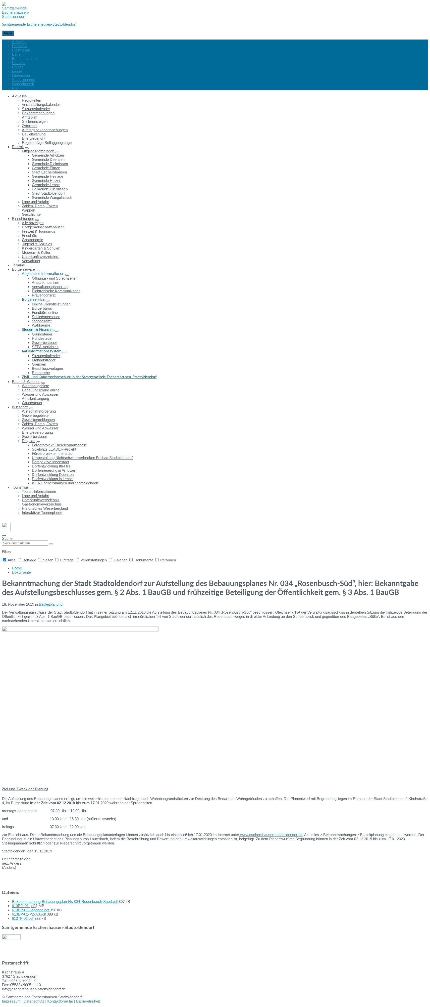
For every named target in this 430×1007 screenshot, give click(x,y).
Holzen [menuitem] (17, 67)
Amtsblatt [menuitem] (29, 117)
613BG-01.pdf (24, 906)
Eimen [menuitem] (17, 54)
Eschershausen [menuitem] (25, 58)
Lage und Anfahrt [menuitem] (35, 202)
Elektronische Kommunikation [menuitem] (56, 291)
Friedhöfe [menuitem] (29, 235)
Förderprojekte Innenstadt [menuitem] (52, 453)
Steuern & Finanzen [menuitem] (38, 330)
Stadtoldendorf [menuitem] (23, 80)
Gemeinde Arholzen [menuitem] (48, 155)
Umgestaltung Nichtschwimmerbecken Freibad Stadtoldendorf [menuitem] (82, 458)
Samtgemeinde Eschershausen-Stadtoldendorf (39, 24)
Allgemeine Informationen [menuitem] (43, 274)
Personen (167, 560)
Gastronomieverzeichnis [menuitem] (42, 504)
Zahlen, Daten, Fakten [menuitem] (40, 206)
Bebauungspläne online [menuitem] (40, 390)
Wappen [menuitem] (28, 210)
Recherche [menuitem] (41, 373)
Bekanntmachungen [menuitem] (38, 113)
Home (17, 568)
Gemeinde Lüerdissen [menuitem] (50, 189)
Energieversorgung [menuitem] (37, 432)
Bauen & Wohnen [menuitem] (26, 381)
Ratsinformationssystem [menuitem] (41, 351)
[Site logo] (15, 16)
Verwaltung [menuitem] (31, 261)
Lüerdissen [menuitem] (21, 75)
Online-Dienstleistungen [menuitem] (51, 304)
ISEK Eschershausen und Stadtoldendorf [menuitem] (65, 483)
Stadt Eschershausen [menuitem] (49, 172)
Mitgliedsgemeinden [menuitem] (38, 151)
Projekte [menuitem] (28, 441)
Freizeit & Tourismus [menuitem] (38, 231)
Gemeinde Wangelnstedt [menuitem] (52, 197)
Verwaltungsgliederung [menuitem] (50, 287)
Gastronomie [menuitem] (32, 240)
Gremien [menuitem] (39, 364)
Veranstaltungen (94, 560)
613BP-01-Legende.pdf (31, 910)
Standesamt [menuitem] (42, 321)
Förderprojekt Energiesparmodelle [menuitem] (59, 445)
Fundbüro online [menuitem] (45, 312)
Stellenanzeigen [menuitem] (35, 121)
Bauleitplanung (50, 604)
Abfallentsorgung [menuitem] (35, 398)
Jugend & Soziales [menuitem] (37, 244)
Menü (8, 33)
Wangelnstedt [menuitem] (23, 84)
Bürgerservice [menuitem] (23, 269)
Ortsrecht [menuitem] (29, 126)
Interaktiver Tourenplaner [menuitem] (42, 512)
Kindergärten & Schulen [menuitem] (41, 248)
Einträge (67, 560)
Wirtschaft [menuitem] (20, 407)
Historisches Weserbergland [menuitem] (45, 508)
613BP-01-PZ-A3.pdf (29, 914)
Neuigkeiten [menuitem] (31, 100)
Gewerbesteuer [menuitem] (44, 342)
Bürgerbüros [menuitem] (42, 308)
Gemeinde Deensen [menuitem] (48, 159)
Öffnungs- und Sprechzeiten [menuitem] (54, 278)
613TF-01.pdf (23, 918)
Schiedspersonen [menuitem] (46, 317)
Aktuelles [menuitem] (19, 96)
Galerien (120, 560)
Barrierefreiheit (88, 1001)
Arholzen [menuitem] (19, 42)
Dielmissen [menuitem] (21, 50)
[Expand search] (4, 535)
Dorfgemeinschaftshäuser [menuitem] (43, 227)
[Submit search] (51, 544)
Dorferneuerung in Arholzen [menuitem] (54, 470)
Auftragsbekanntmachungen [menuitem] (45, 130)
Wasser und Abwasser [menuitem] (40, 394)
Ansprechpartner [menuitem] (45, 282)
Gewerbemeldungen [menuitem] (38, 420)
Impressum (11, 1001)
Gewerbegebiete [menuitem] (35, 415)
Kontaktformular (60, 1001)
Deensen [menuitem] (19, 46)
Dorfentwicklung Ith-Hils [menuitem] (51, 466)
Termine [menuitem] (18, 265)
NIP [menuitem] (15, 88)
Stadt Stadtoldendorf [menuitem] (48, 193)
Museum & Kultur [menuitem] (36, 252)
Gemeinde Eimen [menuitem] (46, 168)
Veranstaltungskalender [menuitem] (41, 104)
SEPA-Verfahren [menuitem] (45, 347)
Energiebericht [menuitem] (33, 138)
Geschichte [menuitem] (31, 214)
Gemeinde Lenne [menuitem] (46, 185)
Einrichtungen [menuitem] (23, 218)
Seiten (48, 560)
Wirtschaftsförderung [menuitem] (39, 411)
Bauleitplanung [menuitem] (34, 134)
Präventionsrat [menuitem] (43, 295)
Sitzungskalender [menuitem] (36, 109)
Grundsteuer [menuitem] (42, 334)
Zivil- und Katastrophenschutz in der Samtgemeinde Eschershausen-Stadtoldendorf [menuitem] (89, 377)
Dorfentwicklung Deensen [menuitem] (53, 474)
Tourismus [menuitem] (20, 487)
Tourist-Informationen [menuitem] (39, 491)
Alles (12, 560)
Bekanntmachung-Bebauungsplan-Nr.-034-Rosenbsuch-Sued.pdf (65, 901)
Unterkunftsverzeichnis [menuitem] (40, 256)
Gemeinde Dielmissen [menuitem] (50, 164)
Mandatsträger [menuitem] (43, 360)
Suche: (7, 538)
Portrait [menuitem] (18, 147)
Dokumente (143, 560)
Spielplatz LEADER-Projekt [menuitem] (54, 449)
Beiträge (29, 560)
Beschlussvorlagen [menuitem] (47, 368)
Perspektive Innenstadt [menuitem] (50, 462)
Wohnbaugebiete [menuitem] (35, 386)
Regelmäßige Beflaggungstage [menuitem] (47, 142)
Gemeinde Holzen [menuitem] (46, 180)
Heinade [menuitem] (18, 63)
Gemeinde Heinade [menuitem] (47, 176)
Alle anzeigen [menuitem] (33, 223)
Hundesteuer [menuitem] (42, 338)
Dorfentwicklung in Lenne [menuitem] (52, 479)
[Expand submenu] (30, 97)
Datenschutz (34, 1001)
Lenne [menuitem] (17, 71)
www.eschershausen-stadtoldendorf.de (271, 835)
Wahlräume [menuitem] (41, 325)
